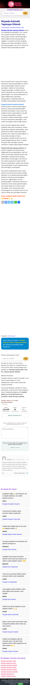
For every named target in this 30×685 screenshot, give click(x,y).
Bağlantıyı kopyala (15, 447)
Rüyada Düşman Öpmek (10, 632)
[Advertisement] (15, 65)
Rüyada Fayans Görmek (10, 651)
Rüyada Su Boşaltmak (9, 582)
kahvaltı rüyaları (11, 336)
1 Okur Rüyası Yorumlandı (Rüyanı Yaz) (12, 27)
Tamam (20, 683)
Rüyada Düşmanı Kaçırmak (11, 519)
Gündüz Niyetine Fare (8, 676)
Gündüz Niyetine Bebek (9, 669)
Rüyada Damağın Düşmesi (11, 504)
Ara (25, 13)
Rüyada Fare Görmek (9, 549)
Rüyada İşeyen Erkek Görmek (12, 534)
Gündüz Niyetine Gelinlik (9, 672)
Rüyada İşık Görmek (9, 599)
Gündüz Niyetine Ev (7, 674)
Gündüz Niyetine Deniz (8, 667)
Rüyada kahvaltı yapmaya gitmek (12, 30)
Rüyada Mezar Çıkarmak (10, 614)
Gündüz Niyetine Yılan (8, 661)
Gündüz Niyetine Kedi (8, 663)
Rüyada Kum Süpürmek (10, 567)
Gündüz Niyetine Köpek (9, 665)
